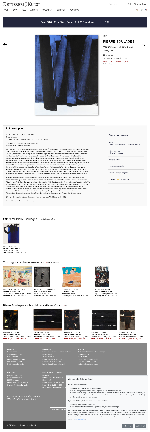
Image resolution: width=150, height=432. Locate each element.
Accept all (140, 426)
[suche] (129, 4)
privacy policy (80, 419)
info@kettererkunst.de (15, 364)
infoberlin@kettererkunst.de (88, 364)
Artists (34, 10)
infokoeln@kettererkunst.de (17, 385)
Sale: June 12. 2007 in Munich (68, 22)
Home (5, 10)
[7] (143, 44)
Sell (23, 10)
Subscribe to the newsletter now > (63, 409)
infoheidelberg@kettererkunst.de (54, 387)
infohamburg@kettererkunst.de (54, 364)
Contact (61, 10)
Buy (15, 10)
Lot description (15, 128)
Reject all (127, 426)
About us (74, 10)
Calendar (47, 10)
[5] (5, 44)
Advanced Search (140, 4)
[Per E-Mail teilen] (117, 179)
